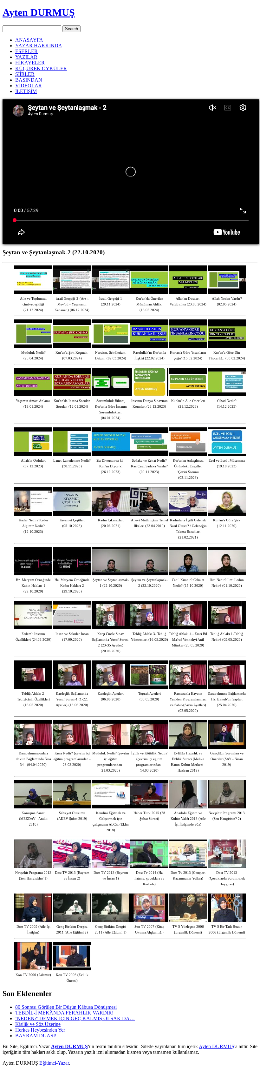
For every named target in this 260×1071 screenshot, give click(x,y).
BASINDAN (28, 80)
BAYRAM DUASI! (35, 1035)
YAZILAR (26, 57)
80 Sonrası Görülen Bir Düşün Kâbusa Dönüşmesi (66, 1007)
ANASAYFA (29, 40)
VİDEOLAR (28, 85)
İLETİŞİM (26, 91)
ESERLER (26, 51)
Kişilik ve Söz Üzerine (38, 1024)
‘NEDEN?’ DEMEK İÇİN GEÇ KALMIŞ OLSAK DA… (75, 1018)
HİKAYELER (30, 62)
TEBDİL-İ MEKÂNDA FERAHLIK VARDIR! (64, 1012)
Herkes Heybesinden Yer (40, 1030)
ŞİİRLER (25, 74)
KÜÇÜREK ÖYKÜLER (41, 68)
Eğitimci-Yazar (54, 1063)
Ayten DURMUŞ (39, 12)
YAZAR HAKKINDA (38, 45)
